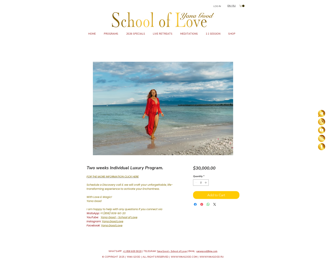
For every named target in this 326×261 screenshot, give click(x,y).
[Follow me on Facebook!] (321, 146)
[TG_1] (321, 113)
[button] (242, 6)
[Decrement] (196, 183)
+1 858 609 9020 (132, 251)
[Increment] (206, 183)
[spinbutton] (201, 183)
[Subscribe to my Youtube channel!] (321, 130)
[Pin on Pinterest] (202, 204)
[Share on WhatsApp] (208, 204)
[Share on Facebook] (195, 204)
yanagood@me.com (207, 251)
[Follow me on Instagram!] (321, 138)
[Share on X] (215, 204)
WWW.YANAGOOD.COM (184, 256)
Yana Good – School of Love (172, 251)
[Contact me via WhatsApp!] (321, 121)
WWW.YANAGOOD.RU (212, 256)
